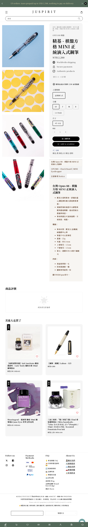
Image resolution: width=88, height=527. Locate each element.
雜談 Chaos (50, 489)
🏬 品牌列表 (50, 471)
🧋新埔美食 (70, 473)
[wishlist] (27, 524)
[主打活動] (49, 524)
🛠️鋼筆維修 (70, 463)
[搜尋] (79, 18)
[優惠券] (38, 524)
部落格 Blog (50, 481)
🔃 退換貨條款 (51, 468)
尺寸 (54, 118)
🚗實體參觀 (70, 470)
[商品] (5, 524)
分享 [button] (57, 150)
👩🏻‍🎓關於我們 (70, 460)
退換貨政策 (49, 505)
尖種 (54, 101)
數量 (54, 128)
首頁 (54, 27)
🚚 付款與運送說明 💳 (52, 464)
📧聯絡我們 (70, 466)
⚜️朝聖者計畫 (23, 505)
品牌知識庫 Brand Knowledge (52, 485)
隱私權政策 (40, 505)
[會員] (60, 524)
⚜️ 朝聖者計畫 (51, 475)
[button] (6, 12)
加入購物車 (66, 139)
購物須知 (57, 505)
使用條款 (32, 505)
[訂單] (71, 524)
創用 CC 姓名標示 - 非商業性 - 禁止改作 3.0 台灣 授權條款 (49, 499)
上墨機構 (56, 90)
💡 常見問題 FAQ (52, 461)
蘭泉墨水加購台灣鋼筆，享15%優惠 (66, 28)
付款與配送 (65, 505)
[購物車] (16, 524)
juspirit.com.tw (65, 502)
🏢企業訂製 (50, 478)
